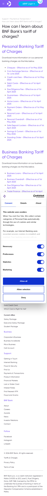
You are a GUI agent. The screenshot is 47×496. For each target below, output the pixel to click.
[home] (9, 3)
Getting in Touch (10, 359)
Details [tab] (23, 203)
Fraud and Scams (11, 395)
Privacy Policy (9, 462)
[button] (29, 3)
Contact (7, 424)
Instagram (8, 440)
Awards (7, 413)
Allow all (23, 281)
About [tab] (38, 203)
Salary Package (10, 319)
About (6, 406)
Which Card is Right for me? (15, 309)
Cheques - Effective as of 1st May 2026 (24, 67)
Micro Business (9, 344)
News (6, 417)
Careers (7, 409)
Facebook (8, 437)
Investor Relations (11, 420)
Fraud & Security (10, 366)
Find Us (7, 370)
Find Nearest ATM (11, 391)
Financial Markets (11, 380)
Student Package (11, 326)
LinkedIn (7, 444)
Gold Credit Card (11, 305)
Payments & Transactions (14, 373)
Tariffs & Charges (10, 458)
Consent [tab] (8, 203)
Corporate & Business (12, 337)
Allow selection (23, 289)
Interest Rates (9, 388)
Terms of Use (9, 467)
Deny (23, 297)
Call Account (9, 348)
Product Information (12, 377)
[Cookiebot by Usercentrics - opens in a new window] (33, 196)
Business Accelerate (12, 341)
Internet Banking (10, 362)
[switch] (40, 254)
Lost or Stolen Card (11, 384)
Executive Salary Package (14, 323)
